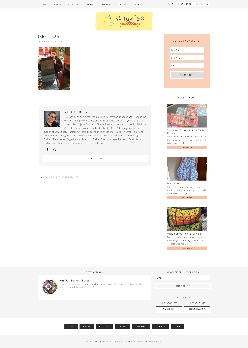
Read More (95, 158)
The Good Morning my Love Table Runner (185, 132)
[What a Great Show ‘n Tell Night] (187, 219)
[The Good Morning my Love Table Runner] (187, 116)
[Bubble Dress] (187, 169)
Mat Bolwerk (156, 341)
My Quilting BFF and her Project (60, 177)
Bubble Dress (174, 183)
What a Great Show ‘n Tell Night (184, 233)
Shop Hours (184, 4)
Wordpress (140, 341)
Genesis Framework (116, 341)
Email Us (169, 309)
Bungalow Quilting (124, 21)
